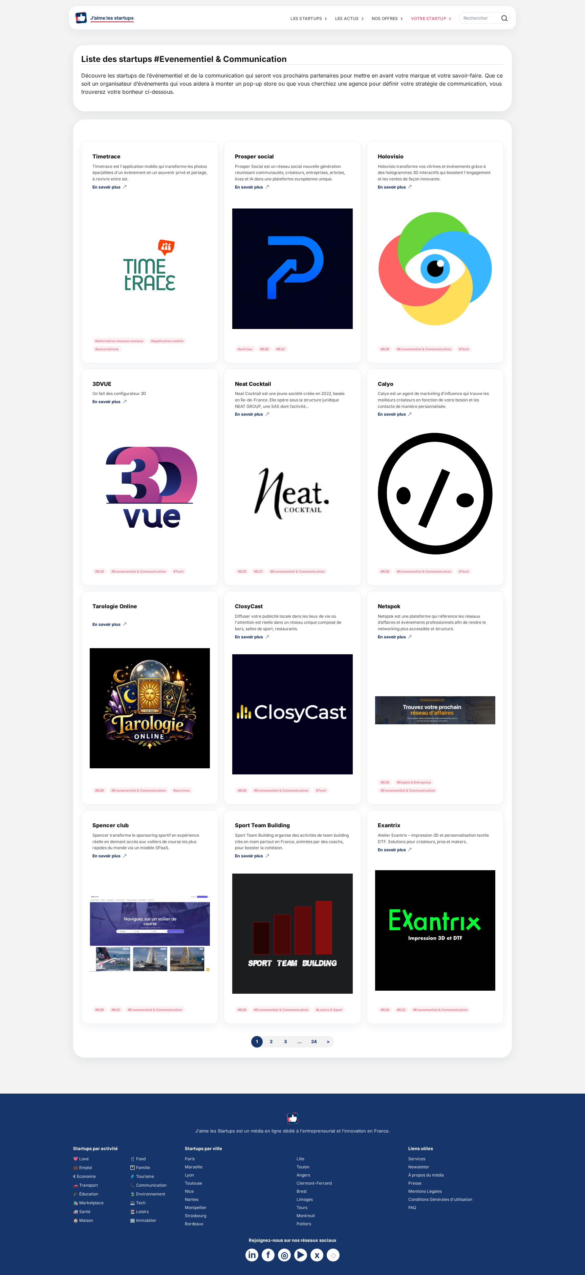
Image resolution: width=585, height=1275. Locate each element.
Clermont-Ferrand (314, 1183)
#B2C (280, 349)
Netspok (389, 606)
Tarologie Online (114, 606)
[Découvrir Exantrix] (435, 930)
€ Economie (84, 1176)
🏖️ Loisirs (139, 1211)
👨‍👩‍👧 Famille (140, 1167)
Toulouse (193, 1183)
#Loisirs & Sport (329, 1010)
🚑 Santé (81, 1211)
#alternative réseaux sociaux (119, 341)
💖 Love (81, 1158)
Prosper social (254, 156)
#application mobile (167, 341)
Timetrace (106, 156)
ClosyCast (249, 606)
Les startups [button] (306, 18)
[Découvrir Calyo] (435, 493)
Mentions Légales (425, 1191)
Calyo (385, 383)
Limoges (305, 1199)
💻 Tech (138, 1202)
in (252, 1255)
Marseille (193, 1166)
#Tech (464, 349)
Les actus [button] (347, 18)
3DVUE (101, 383)
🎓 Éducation (85, 1193)
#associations (107, 349)
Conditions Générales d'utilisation (440, 1199)
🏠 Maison (83, 1220)
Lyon (189, 1175)
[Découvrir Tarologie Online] (150, 708)
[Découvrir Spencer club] (150, 933)
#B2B (264, 349)
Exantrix (389, 825)
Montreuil (306, 1215)
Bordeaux (194, 1223)
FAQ (412, 1207)
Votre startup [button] (428, 18)
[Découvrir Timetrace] (150, 264)
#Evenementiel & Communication (424, 349)
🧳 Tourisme (142, 1176)
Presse (414, 1183)
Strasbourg (195, 1215)
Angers (303, 1175)
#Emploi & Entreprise (414, 782)
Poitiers (304, 1223)
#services (181, 790)
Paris (190, 1158)
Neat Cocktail (253, 383)
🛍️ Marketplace (88, 1202)
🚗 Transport (85, 1185)
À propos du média (426, 1175)
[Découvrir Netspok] (435, 710)
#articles (245, 349)
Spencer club (110, 825)
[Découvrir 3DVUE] (150, 487)
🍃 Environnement (147, 1193)
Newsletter (418, 1166)
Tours (302, 1207)
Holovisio (391, 156)
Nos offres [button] (385, 18)
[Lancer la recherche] (504, 18)
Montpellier (196, 1207)
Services (416, 1158)
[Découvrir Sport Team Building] (292, 933)
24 (314, 1041)
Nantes (191, 1199)
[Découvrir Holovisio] (435, 269)
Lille (300, 1158)
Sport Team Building (262, 825)
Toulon (303, 1166)
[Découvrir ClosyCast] (292, 714)
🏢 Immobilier (143, 1220)
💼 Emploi (82, 1167)
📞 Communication (148, 1185)
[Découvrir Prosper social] (292, 268)
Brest (302, 1191)
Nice (189, 1191)
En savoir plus (106, 187)
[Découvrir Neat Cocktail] (292, 493)
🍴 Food (138, 1158)
